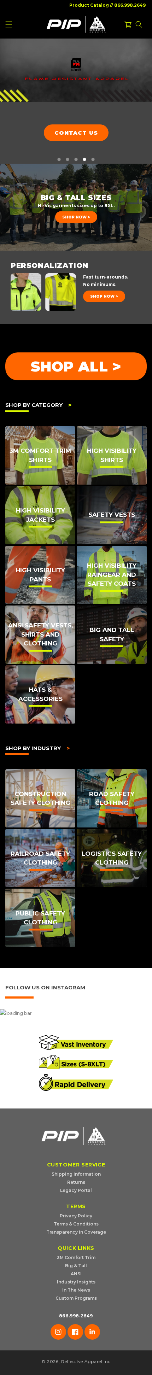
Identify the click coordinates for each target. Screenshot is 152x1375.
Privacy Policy (76, 1215)
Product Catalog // (91, 5)
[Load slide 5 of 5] (93, 159)
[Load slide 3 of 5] (76, 159)
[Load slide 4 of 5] (84, 159)
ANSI (76, 1273)
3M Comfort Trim (76, 1257)
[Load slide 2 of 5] (67, 159)
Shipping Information (76, 1174)
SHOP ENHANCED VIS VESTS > (72, 141)
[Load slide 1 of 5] (59, 159)
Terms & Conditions (76, 1224)
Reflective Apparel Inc (85, 1361)
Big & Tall (76, 1265)
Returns (76, 1182)
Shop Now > (76, 217)
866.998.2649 (130, 5)
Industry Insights (76, 1282)
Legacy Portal (76, 1190)
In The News (76, 1290)
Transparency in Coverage (76, 1232)
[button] (139, 24)
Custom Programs (76, 1298)
